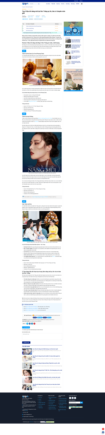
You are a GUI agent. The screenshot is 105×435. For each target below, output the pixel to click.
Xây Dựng (73, 3)
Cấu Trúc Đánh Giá (42, 404)
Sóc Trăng (44, 16)
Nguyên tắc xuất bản (52, 408)
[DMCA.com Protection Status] (50, 421)
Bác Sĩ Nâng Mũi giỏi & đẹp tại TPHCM (40, 196)
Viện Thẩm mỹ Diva (29, 30)
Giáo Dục (58, 3)
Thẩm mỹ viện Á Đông (30, 28)
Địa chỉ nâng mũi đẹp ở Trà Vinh (32, 310)
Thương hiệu (51, 403)
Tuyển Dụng (41, 407)
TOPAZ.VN (31, 421)
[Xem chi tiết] (54, 32)
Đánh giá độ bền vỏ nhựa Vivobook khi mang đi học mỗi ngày (76, 62)
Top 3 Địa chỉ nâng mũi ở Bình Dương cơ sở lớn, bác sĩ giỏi (45, 349)
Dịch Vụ (62, 3)
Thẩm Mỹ (53, 3)
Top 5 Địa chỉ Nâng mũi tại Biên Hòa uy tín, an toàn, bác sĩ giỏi (46, 377)
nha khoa (36, 121)
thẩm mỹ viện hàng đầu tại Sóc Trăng (45, 118)
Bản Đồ (26, 410)
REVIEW (77, 3)
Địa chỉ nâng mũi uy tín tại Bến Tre (32, 308)
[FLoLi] (70, 408)
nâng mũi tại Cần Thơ (33, 101)
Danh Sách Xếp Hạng (52, 405)
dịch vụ (53, 256)
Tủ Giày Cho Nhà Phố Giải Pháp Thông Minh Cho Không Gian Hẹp (76, 57)
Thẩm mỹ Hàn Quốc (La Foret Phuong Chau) (33, 26)
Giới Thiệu (40, 397)
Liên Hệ (40, 399)
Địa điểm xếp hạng (52, 407)
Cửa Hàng (68, 3)
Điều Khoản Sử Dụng (62, 400)
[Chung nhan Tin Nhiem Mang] (43, 421)
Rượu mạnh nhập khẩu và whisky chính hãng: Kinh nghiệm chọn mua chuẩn (75, 40)
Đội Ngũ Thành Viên (42, 402)
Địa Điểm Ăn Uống (52, 400)
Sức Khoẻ (48, 3)
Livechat (103, 432)
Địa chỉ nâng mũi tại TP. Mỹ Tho (31, 306)
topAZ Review (25, 3)
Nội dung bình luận (26, 332)
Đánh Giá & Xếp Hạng (62, 398)
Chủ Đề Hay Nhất (52, 402)
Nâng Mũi (37, 16)
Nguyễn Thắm (30, 16)
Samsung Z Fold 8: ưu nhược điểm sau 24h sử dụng (75, 51)
